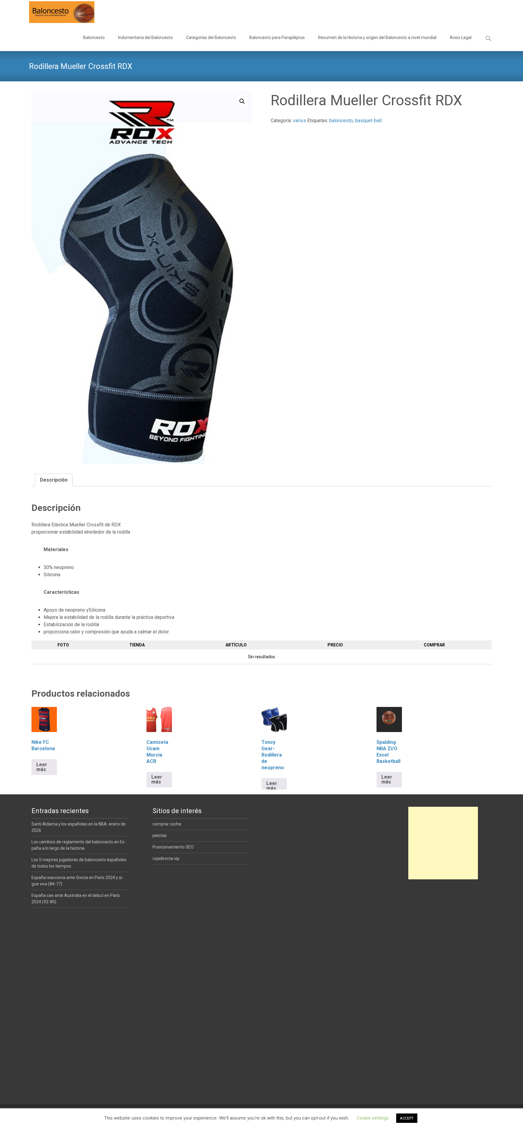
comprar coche (167, 824)
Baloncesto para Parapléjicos (277, 37)
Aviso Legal (461, 37)
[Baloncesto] (56, 12)
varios (299, 120)
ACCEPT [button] (407, 1118)
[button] (242, 101)
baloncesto (341, 120)
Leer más (41, 767)
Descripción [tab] (53, 480)
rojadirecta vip (166, 858)
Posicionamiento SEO (173, 847)
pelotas (160, 835)
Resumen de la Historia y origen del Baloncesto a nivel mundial (377, 37)
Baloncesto (94, 37)
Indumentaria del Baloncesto (145, 37)
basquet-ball (368, 120)
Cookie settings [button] (373, 1118)
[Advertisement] (443, 843)
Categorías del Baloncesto (211, 37)
